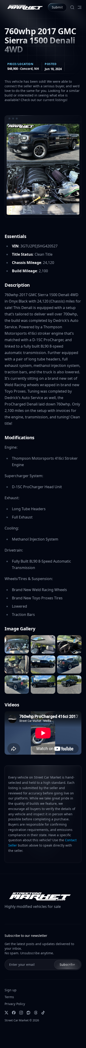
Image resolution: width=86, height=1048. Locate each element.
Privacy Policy (15, 1004)
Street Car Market (17, 1020)
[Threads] (36, 1012)
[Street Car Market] (24, 7)
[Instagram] (21, 1012)
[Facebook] (14, 1012)
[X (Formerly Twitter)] (6, 1012)
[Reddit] (28, 1012)
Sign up (11, 990)
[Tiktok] (43, 1012)
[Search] (72, 7)
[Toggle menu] (79, 7)
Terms (9, 997)
